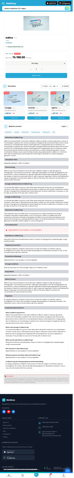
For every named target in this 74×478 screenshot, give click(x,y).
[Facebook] (4, 411)
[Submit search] (67, 8)
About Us (6, 422)
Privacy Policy (7, 425)
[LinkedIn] (13, 411)
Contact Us (6, 434)
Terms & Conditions (9, 428)
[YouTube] (8, 411)
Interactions (46, 132)
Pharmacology (36, 132)
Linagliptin (9, 42)
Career (5, 437)
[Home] (36, 474)
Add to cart (36, 75)
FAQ (54, 132)
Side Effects (25, 132)
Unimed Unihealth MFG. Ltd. (15, 46)
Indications (8, 132)
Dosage (17, 132)
